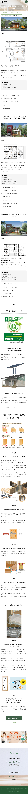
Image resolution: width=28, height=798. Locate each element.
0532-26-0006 (14, 761)
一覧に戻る (14, 722)
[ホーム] (1, 12)
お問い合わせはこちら (14, 718)
